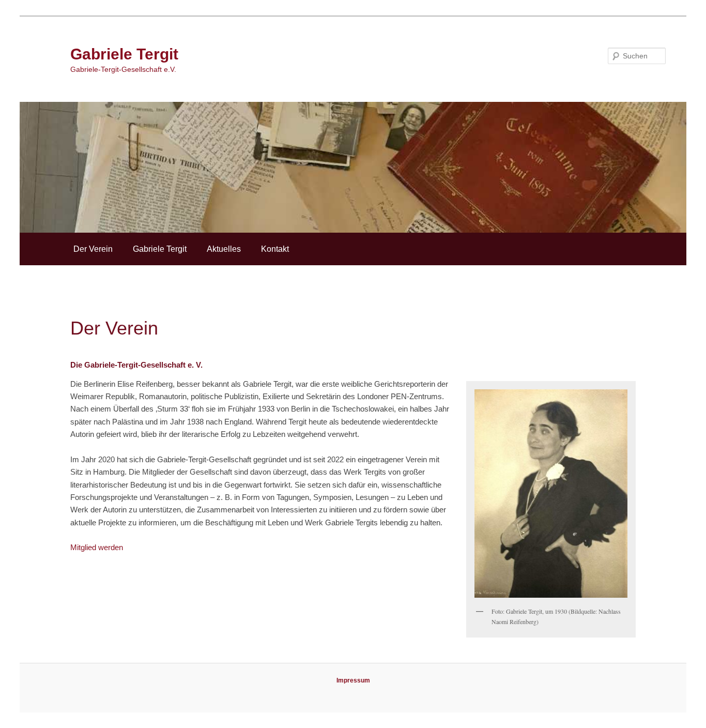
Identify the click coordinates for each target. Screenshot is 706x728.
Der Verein (93, 249)
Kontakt (275, 249)
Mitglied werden (96, 547)
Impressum (353, 680)
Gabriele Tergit (124, 54)
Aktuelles (224, 249)
